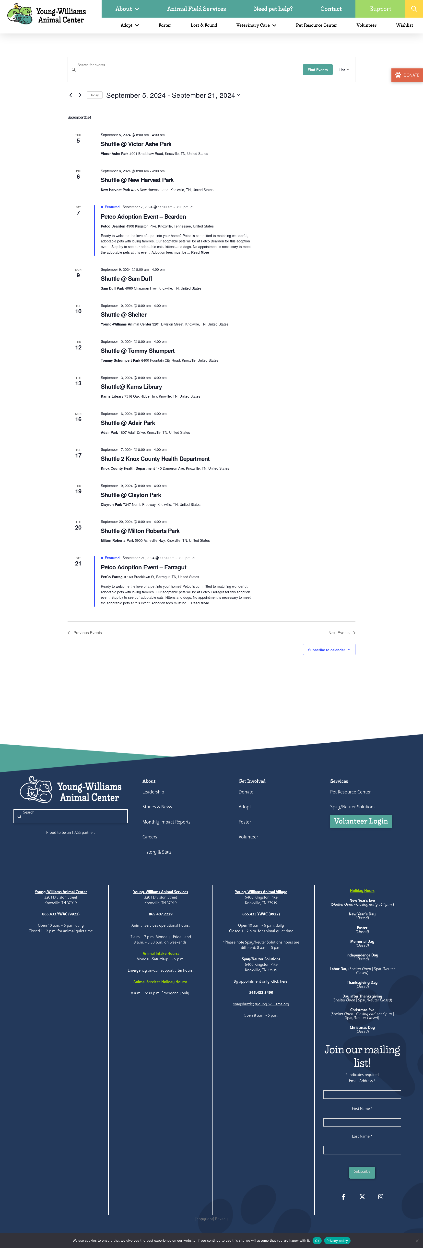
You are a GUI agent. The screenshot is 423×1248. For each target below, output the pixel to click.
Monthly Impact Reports (166, 822)
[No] (416, 1240)
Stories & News (157, 807)
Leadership (153, 792)
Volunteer (248, 837)
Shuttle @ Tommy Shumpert (138, 350)
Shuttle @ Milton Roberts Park (140, 530)
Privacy (221, 1218)
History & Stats (157, 852)
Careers (149, 837)
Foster (245, 822)
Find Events (318, 69)
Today (95, 95)
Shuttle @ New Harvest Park (137, 179)
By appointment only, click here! (261, 981)
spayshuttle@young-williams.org (261, 1004)
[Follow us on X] (362, 1196)
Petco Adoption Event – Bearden (143, 216)
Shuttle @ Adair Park (128, 422)
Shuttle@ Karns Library (131, 386)
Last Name (362, 1136)
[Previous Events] (70, 95)
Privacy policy (337, 1241)
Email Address (362, 1080)
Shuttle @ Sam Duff (126, 278)
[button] (414, 9)
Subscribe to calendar (326, 649)
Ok (317, 1241)
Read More (200, 252)
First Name (362, 1108)
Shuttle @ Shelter (123, 314)
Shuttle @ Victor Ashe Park (136, 144)
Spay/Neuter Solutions (353, 807)
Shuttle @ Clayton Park (131, 494)
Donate (246, 792)
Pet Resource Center (350, 792)
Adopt (245, 807)
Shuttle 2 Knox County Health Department (155, 458)
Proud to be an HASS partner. (70, 832)
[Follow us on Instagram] (381, 1196)
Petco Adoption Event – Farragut (143, 567)
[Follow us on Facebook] (343, 1196)
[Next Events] (80, 95)
